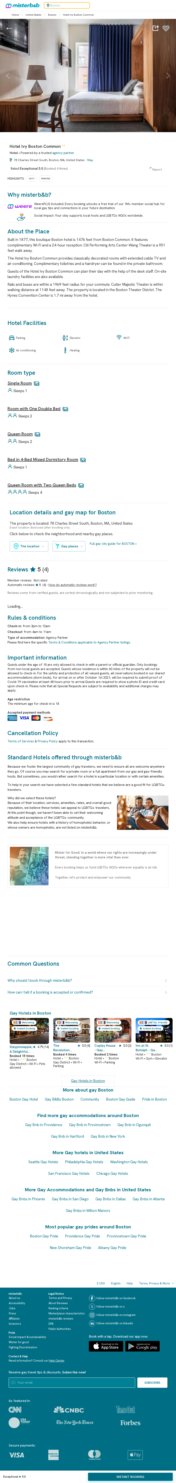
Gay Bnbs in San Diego (70, 1199)
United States (33, 15)
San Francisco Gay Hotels (69, 1173)
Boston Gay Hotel (23, 1099)
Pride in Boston (154, 1099)
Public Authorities (60, 1329)
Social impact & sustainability (27, 1337)
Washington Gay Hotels (129, 1162)
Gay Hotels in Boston (88, 1080)
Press (12, 1313)
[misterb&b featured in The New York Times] (74, 1422)
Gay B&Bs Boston (59, 1099)
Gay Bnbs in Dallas (111, 1199)
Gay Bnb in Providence (43, 1124)
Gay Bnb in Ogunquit (134, 1124)
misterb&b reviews (61, 1318)
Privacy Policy (48, 741)
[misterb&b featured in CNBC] (69, 1409)
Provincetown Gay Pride (126, 1236)
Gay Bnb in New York (108, 1136)
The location (29, 546)
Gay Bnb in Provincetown (90, 1124)
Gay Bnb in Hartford (67, 1136)
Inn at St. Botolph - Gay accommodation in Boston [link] (147, 1048)
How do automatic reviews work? (73, 585)
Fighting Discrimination (23, 1347)
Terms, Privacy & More (154, 1283)
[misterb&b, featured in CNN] (15, 1410)
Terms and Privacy (60, 1298)
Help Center (56, 1360)
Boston (52, 15)
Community (89, 1099)
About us (14, 1298)
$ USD (101, 1283)
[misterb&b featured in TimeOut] (125, 1409)
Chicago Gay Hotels (112, 1173)
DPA (51, 1324)
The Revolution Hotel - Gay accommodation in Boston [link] (64, 1048)
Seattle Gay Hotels (43, 1162)
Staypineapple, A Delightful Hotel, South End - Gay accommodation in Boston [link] (21, 1049)
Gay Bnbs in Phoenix (28, 1199)
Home (15, 15)
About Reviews (58, 1303)
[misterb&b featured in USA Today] (19, 1422)
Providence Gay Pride (82, 1236)
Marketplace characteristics (67, 1313)
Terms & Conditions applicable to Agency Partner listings (89, 642)
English (116, 1283)
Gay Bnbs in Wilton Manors (88, 1210)
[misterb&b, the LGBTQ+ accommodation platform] (21, 5)
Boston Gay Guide (120, 1099)
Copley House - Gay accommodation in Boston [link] (105, 1048)
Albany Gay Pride (112, 1247)
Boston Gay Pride (44, 1236)
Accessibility (17, 1303)
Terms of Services (21, 741)
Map (90, 160)
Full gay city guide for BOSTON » (113, 544)
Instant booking (130, 1477)
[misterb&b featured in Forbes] (130, 1423)
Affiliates (14, 1318)
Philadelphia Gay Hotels (84, 1162)
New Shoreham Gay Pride (70, 1247)
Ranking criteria (58, 1308)
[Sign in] (166, 31)
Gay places (69, 546)
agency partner (63, 153)
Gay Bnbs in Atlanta (149, 1199)
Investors (15, 1324)
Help (130, 1283)
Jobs (12, 1308)
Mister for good (19, 1342)
